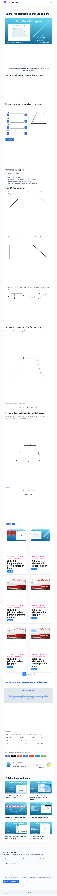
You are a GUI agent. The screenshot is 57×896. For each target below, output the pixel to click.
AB (8, 112)
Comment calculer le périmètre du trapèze (17, 734)
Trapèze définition (11, 747)
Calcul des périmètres (17, 556)
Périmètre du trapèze (12, 740)
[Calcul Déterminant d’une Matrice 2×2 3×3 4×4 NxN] (16, 787)
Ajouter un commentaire (10, 863)
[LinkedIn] (25, 756)
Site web (41, 858)
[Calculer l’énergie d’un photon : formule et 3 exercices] (41, 808)
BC (8, 118)
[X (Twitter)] (13, 756)
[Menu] (51, 2)
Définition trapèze (25, 737)
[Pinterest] (19, 756)
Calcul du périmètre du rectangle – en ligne (39, 662)
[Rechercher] (53, 2)
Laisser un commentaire (10, 881)
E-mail (23, 858)
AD (8, 130)
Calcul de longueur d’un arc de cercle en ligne (15, 565)
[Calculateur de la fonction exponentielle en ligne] (41, 828)
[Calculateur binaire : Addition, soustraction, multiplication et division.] (41, 787)
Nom (5, 858)
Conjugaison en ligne (28, 690)
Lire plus (10, 571)
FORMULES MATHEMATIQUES (14, 558)
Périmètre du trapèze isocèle (27, 740)
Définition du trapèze (11, 737)
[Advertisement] (28, 56)
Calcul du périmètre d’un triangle (39, 612)
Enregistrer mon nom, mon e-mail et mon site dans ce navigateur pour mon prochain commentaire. (28, 877)
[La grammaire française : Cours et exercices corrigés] (16, 808)
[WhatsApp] (43, 756)
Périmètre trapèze (30, 743)
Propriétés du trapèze (43, 743)
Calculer (10, 139)
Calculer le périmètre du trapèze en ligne (40, 563)
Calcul (9, 556)
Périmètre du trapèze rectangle (14, 743)
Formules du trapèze (37, 737)
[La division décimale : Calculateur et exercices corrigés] (16, 828)
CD (8, 124)
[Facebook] (7, 756)
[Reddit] (31, 756)
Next (32, 674)
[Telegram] (37, 756)
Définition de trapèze (35, 734)
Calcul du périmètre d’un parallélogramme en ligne (16, 613)
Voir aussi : (11, 523)
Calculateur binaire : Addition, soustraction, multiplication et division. (38, 797)
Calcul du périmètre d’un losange (15, 661)
